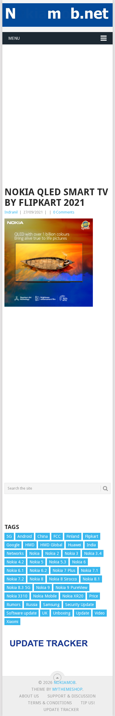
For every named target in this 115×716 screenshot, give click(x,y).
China (42, 536)
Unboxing (61, 613)
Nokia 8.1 (91, 579)
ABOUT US (29, 696)
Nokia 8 (36, 579)
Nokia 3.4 (92, 553)
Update (82, 613)
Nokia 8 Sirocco (63, 579)
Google (12, 545)
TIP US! (87, 702)
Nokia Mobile (45, 596)
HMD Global (51, 545)
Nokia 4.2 (15, 562)
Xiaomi (12, 621)
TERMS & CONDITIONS (50, 702)
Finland (72, 536)
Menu (14, 38)
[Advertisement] (57, 102)
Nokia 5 (36, 562)
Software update (21, 613)
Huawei (74, 545)
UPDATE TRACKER (61, 709)
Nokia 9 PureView (71, 587)
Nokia (34, 553)
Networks (15, 553)
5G (9, 536)
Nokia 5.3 (57, 562)
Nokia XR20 (72, 596)
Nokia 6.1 (15, 570)
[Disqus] (57, 397)
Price (93, 596)
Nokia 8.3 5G (18, 587)
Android (24, 536)
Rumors (13, 604)
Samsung (51, 604)
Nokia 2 (52, 553)
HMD (29, 545)
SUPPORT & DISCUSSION (71, 696)
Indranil (11, 212)
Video (100, 613)
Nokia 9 (43, 587)
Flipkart (91, 536)
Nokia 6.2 (38, 570)
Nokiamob (64, 682)
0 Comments (63, 212)
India (91, 545)
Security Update (79, 604)
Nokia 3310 (16, 596)
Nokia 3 (71, 553)
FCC (57, 536)
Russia (31, 604)
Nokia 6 (79, 562)
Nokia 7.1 (89, 570)
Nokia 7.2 (15, 579)
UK (44, 613)
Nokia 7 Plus (63, 570)
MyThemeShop (67, 689)
